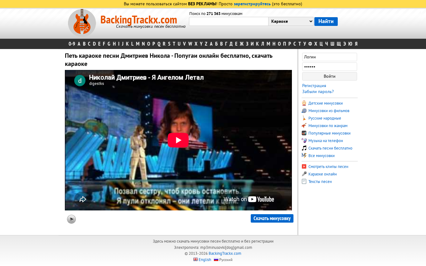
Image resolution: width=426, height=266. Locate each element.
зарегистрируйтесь (252, 4)
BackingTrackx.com (138, 20)
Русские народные (324, 118)
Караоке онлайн (322, 174)
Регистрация (314, 85)
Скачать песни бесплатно (329, 148)
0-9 (72, 44)
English (205, 260)
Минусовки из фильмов (328, 111)
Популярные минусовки (329, 133)
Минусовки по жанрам (327, 126)
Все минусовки (321, 156)
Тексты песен (319, 182)
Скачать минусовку (272, 218)
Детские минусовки (325, 103)
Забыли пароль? (318, 91)
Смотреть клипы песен (327, 167)
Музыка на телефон (325, 141)
